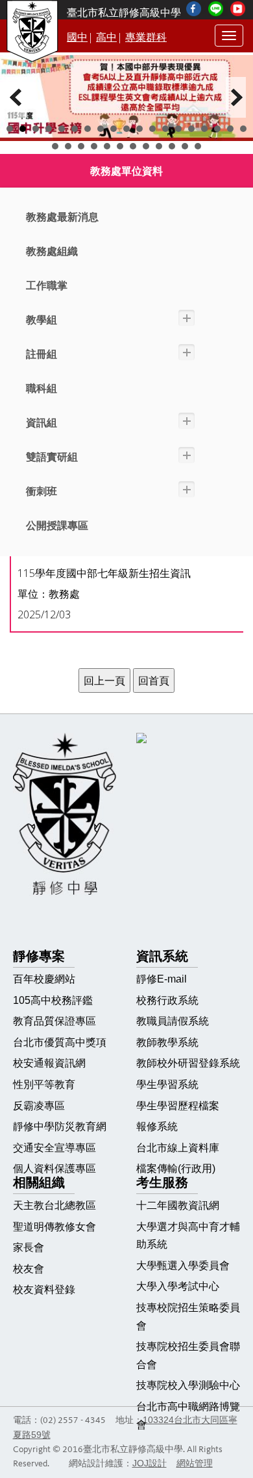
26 (133, 146)
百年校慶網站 (44, 978)
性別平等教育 (44, 1084)
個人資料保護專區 (54, 1168)
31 (198, 146)
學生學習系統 (167, 1084)
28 (159, 146)
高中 (106, 37)
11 (139, 128)
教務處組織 (52, 251)
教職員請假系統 (172, 1021)
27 (146, 146)
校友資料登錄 (44, 1289)
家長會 (28, 1247)
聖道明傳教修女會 (54, 1226)
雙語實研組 (52, 456)
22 (81, 146)
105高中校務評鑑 (53, 1000)
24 (107, 146)
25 (120, 146)
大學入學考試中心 (177, 1286)
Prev (16, 97)
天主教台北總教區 (54, 1205)
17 (217, 128)
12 (152, 128)
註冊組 (41, 354)
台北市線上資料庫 (177, 1147)
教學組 (41, 319)
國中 (77, 37)
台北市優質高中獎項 (59, 1042)
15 (191, 128)
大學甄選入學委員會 (183, 1265)
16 (204, 128)
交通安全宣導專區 (54, 1147)
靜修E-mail (161, 978)
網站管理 (194, 1463)
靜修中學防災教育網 (59, 1126)
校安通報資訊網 (49, 1063)
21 (68, 146)
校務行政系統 (167, 1000)
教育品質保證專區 (54, 1021)
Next (236, 97)
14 (178, 128)
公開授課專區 (57, 525)
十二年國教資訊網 (177, 1205)
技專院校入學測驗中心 (188, 1385)
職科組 (41, 388)
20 (55, 146)
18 (230, 128)
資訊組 (41, 422)
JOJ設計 (149, 1463)
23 (94, 146)
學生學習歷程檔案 (177, 1105)
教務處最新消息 (62, 217)
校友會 (28, 1268)
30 (185, 146)
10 (126, 128)
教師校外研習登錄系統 (188, 1063)
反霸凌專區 (39, 1105)
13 (165, 128)
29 (172, 146)
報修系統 (157, 1126)
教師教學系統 (167, 1042)
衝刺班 (41, 491)
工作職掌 (46, 285)
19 (243, 128)
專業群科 (146, 37)
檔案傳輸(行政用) (175, 1168)
